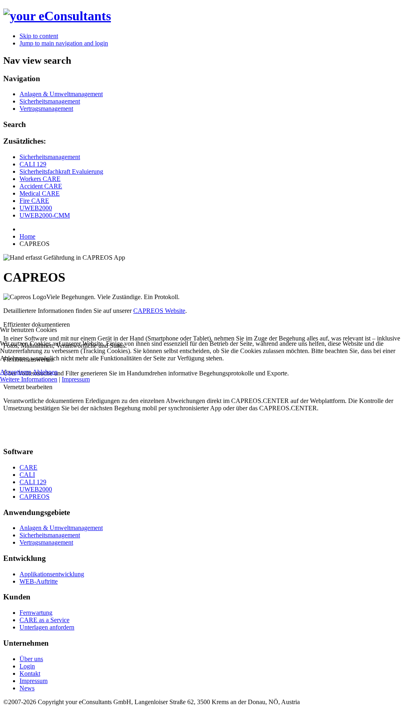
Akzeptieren (15, 372)
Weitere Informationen (28, 379)
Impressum (76, 379)
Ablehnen (45, 372)
